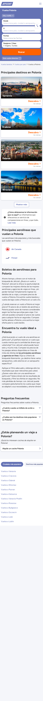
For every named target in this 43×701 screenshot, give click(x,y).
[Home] (7, 4)
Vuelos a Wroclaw (8, 485)
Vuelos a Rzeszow (8, 503)
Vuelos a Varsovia (8, 471)
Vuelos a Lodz (7, 517)
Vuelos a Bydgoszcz (9, 508)
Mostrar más (21, 204)
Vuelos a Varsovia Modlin (11, 499)
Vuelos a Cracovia (8, 476)
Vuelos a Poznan (8, 489)
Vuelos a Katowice (9, 494)
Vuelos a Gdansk (8, 480)
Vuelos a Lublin (7, 521)
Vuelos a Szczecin (9, 512)
